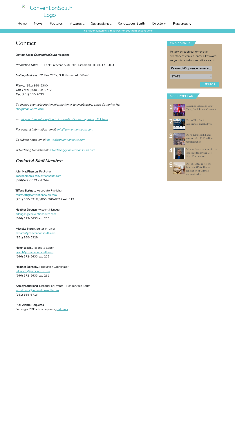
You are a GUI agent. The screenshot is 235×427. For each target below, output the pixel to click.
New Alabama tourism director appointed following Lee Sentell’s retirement (202, 153)
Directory (159, 23)
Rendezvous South (131, 23)
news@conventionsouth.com (66, 140)
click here (62, 309)
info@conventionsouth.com (75, 130)
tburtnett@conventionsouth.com (36, 195)
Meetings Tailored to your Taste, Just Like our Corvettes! (201, 107)
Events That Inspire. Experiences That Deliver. (199, 122)
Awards (76, 23)
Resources (180, 23)
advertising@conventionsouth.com (72, 150)
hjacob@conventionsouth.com (34, 252)
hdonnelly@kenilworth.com (33, 271)
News (38, 23)
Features (56, 23)
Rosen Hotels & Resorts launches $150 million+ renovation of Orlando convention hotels (198, 169)
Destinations (100, 23)
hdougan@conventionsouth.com (36, 214)
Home (22, 23)
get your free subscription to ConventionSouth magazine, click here (64, 119)
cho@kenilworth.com (30, 109)
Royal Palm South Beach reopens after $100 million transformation (199, 138)
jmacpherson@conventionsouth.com (38, 176)
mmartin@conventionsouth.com (35, 233)
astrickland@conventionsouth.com (37, 290)
